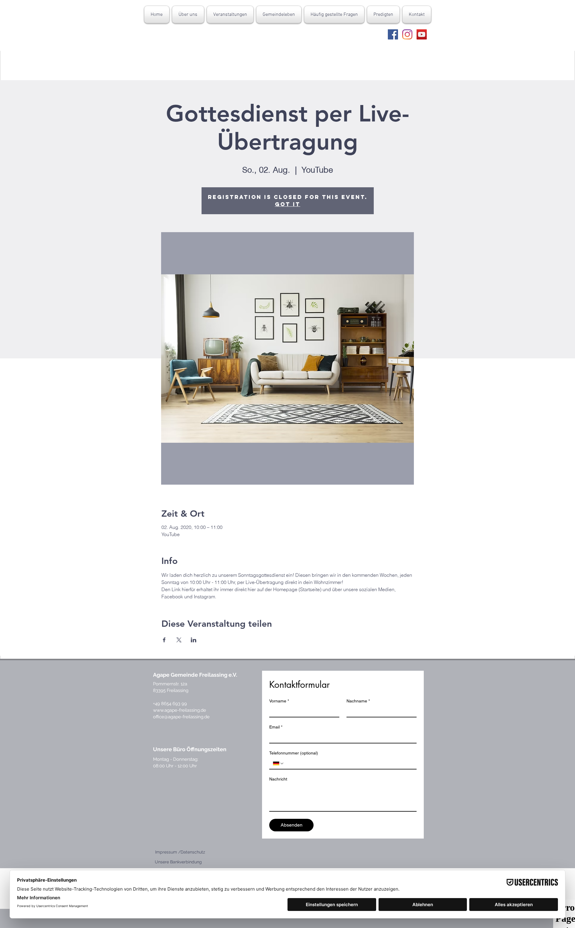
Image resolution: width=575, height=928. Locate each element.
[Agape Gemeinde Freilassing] (393, 34)
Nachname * (358, 701)
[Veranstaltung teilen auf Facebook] (164, 640)
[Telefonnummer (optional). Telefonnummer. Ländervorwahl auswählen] (278, 763)
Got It (287, 204)
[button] (188, 14)
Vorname (279, 701)
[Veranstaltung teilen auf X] (179, 640)
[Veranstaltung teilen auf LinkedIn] (193, 640)
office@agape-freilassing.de (181, 716)
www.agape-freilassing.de (179, 710)
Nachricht (278, 779)
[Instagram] (407, 34)
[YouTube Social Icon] (422, 34)
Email (275, 727)
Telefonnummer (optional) (293, 753)
